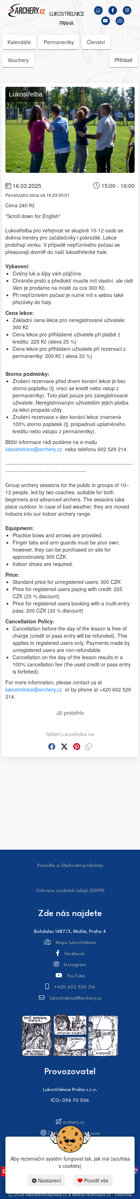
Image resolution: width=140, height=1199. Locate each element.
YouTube (76, 976)
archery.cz (73, 1122)
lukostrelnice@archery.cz (33, 449)
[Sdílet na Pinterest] (76, 746)
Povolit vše (95, 1180)
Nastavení (49, 1180)
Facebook (74, 954)
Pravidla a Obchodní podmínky (70, 865)
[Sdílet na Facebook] (51, 746)
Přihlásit (123, 59)
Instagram (75, 965)
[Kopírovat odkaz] (88, 746)
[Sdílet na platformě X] (64, 746)
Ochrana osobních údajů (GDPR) (70, 890)
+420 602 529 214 (74, 987)
